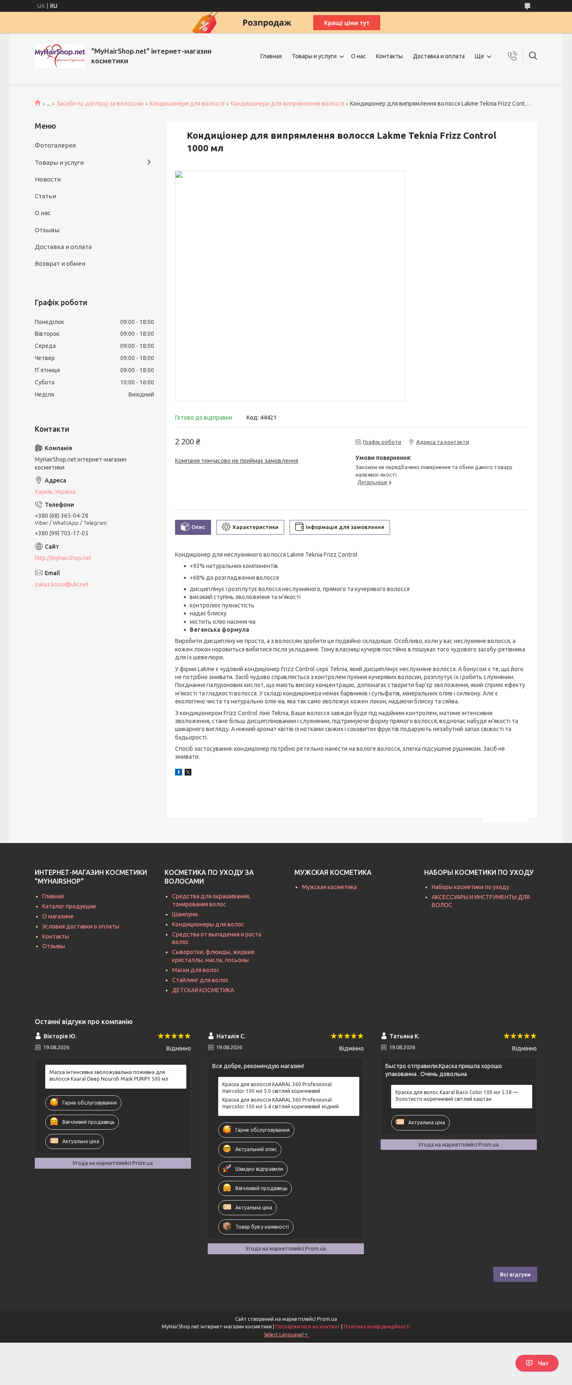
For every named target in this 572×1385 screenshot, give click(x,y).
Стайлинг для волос (200, 980)
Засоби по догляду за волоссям (100, 103)
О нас (358, 56)
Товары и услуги (314, 56)
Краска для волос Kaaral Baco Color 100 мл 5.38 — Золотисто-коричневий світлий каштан (456, 1095)
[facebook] (178, 773)
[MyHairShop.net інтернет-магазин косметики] (60, 56)
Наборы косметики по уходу (470, 887)
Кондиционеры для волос (208, 924)
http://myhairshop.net (63, 558)
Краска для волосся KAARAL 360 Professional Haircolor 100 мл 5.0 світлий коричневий (277, 1088)
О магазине (58, 916)
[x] (188, 773)
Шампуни (185, 914)
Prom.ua (327, 1319)
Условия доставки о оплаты (80, 926)
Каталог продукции (69, 906)
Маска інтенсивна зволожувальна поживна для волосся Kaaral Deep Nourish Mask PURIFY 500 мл (108, 1075)
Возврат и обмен (60, 263)
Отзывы (47, 229)
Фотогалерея (55, 145)
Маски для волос (195, 970)
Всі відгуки (515, 1274)
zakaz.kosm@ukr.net (62, 584)
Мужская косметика (329, 887)
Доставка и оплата (439, 56)
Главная (271, 56)
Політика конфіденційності (377, 1326)
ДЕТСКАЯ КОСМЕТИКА (203, 990)
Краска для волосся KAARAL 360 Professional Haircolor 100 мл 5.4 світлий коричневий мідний (280, 1103)
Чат (543, 1363)
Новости (48, 179)
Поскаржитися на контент (308, 1326)
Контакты (389, 56)
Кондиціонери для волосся (186, 103)
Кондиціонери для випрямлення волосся (287, 103)
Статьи (45, 196)
